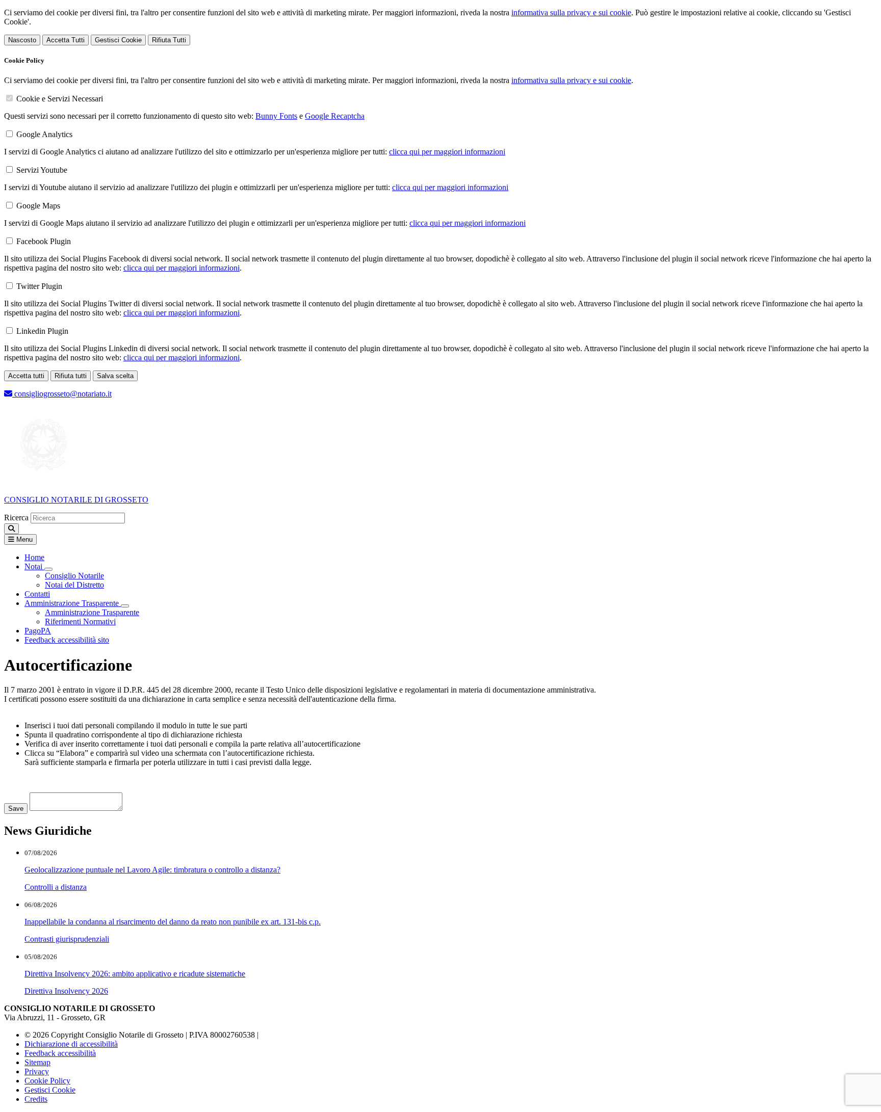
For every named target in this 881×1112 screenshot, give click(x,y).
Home (34, 557)
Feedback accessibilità (60, 1053)
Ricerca (16, 517)
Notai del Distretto (74, 584)
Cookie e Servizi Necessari (59, 98)
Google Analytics (44, 134)
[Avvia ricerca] (11, 528)
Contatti (37, 594)
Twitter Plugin (39, 286)
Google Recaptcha (335, 116)
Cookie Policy (47, 1080)
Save (15, 808)
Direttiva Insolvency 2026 (66, 991)
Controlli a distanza (55, 887)
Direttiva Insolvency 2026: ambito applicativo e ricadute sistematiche (134, 973)
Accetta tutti (26, 376)
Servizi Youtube (41, 170)
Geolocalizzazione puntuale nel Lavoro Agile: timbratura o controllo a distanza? (152, 869)
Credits (35, 1099)
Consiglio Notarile (74, 575)
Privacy (36, 1071)
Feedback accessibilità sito (66, 640)
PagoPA (37, 630)
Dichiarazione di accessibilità (71, 1044)
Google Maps (38, 205)
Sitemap (37, 1062)
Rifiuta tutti (71, 376)
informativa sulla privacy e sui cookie (571, 12)
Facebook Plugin (43, 241)
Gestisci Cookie (118, 40)
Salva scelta (115, 376)
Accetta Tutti (65, 40)
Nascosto (22, 40)
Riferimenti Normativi (80, 621)
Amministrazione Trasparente (92, 612)
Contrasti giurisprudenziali (66, 939)
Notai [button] (34, 566)
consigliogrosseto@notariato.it (62, 393)
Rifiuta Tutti (169, 40)
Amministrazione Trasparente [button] (72, 603)
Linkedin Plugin (42, 331)
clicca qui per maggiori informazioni (447, 151)
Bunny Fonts (276, 116)
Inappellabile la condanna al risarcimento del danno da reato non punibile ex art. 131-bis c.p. (172, 921)
